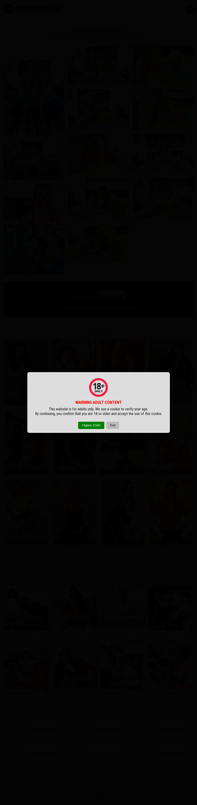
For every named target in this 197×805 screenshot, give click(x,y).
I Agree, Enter (91, 425)
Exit (112, 425)
